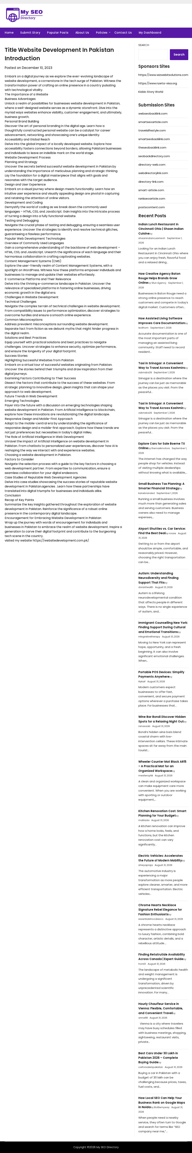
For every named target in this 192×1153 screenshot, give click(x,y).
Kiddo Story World (150, 92)
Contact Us (123, 33)
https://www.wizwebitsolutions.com (163, 75)
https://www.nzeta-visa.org (157, 83)
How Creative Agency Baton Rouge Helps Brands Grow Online (159, 278)
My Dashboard (150, 33)
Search (143, 45)
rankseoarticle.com (151, 199)
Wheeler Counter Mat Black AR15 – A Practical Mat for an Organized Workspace (162, 766)
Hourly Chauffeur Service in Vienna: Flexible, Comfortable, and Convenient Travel (160, 1008)
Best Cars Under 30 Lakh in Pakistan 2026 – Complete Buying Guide (158, 1057)
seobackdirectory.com (154, 156)
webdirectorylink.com (153, 173)
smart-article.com (151, 190)
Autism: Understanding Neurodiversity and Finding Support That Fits (158, 577)
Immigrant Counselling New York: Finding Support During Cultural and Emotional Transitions (163, 627)
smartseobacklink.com (154, 139)
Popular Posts (58, 33)
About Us (82, 33)
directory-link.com (151, 182)
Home (9, 33)
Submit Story (30, 33)
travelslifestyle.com (152, 130)
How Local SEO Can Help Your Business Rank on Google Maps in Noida (161, 1102)
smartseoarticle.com (153, 122)
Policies (102, 33)
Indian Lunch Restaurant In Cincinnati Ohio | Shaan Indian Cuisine (161, 228)
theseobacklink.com (152, 147)
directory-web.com (151, 165)
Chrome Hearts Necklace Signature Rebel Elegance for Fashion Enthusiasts (160, 909)
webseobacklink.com (152, 113)
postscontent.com (151, 207)
